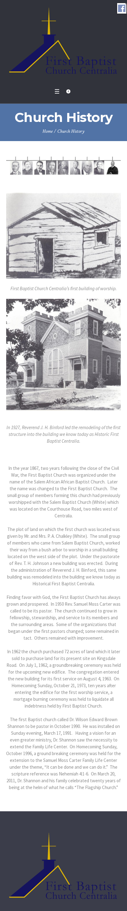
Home (48, 131)
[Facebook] (68, 91)
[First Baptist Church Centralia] (63, 42)
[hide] (125, 3)
